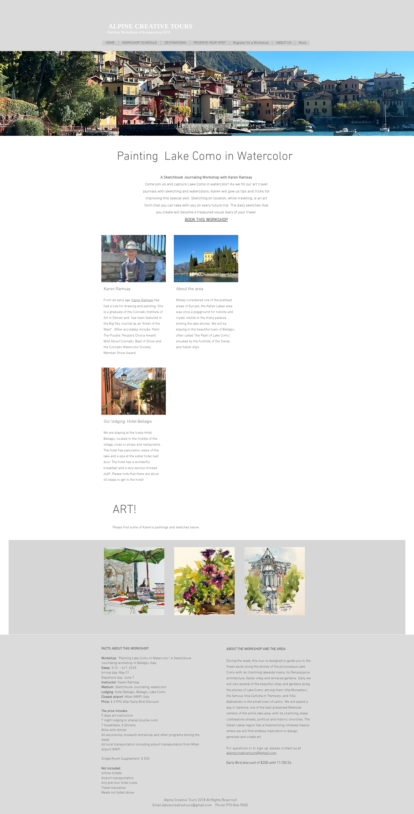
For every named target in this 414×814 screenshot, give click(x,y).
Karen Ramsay (142, 300)
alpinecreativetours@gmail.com (251, 753)
